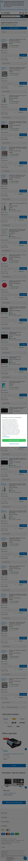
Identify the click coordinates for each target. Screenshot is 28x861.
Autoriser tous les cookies (14, 440)
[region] (14, 430)
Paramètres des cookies (14, 443)
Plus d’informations (6, 436)
